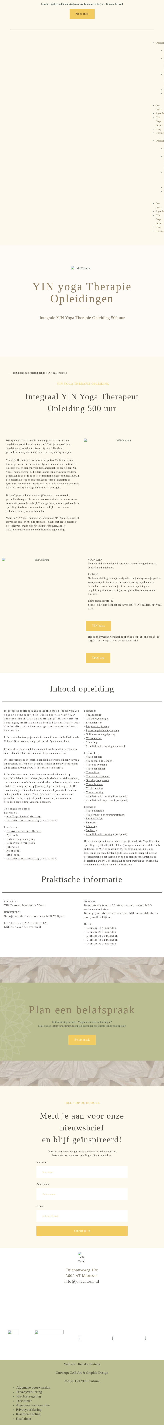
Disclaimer (24, 1401)
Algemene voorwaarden (33, 1387)
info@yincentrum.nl (63, 1025)
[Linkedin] (90, 1304)
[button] (151, 137)
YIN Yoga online (159, 121)
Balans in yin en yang (21, 838)
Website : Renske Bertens (82, 1364)
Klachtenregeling (28, 1396)
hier (13, 926)
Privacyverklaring (29, 1392)
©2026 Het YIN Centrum (82, 1381)
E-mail (40, 1205)
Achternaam (42, 1184)
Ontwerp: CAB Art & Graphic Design (82, 1373)
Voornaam (41, 1162)
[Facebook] (82, 1304)
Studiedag (13, 854)
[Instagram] (74, 1304)
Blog (158, 128)
